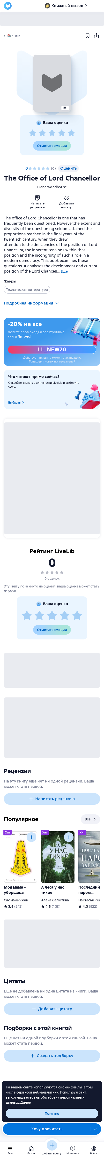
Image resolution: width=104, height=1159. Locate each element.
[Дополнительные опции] (95, 1129)
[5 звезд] (71, 133)
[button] (52, 83)
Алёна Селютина (55, 900)
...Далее (24, 1102)
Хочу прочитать (47, 1128)
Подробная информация (28, 303)
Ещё (64, 271)
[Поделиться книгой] (96, 36)
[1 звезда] (33, 133)
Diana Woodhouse (52, 187)
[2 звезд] (42, 133)
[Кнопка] (31, 837)
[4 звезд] (62, 133)
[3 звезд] (52, 133)
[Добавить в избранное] (87, 36)
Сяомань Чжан (16, 900)
